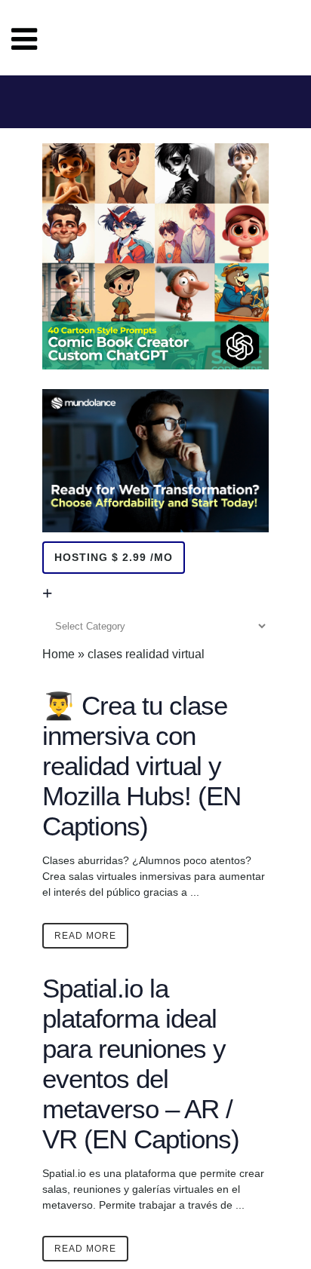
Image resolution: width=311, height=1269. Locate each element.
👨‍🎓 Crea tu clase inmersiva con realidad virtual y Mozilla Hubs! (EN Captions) (141, 766)
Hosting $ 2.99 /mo (113, 557)
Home (58, 654)
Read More (85, 935)
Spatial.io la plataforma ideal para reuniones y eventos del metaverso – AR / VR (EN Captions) (140, 1063)
